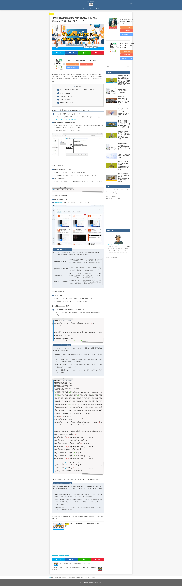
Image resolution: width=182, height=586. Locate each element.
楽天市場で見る (86, 64)
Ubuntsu (51, 14)
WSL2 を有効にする (64, 93)
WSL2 (67, 555)
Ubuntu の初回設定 (64, 99)
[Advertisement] (78, 544)
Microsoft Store (58, 202)
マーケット (96, 8)
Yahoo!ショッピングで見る (72, 67)
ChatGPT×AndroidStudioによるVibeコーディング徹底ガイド (82, 60)
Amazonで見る (73, 64)
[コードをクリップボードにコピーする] (102, 189)
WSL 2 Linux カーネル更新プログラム (66, 119)
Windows (61, 555)
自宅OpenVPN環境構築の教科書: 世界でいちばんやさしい (127, 21)
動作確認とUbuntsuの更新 (66, 102)
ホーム (84, 8)
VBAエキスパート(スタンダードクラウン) (118, 244)
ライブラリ (90, 8)
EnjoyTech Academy (88, 582)
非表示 (80, 86)
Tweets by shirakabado (111, 257)
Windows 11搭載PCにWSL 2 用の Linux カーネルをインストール (76, 89)
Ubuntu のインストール (65, 96)
